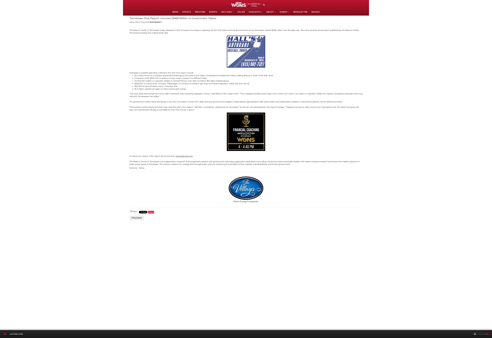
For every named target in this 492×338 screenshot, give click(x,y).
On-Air (241, 12)
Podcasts (255, 12)
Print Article (137, 218)
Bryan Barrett (156, 22)
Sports (186, 12)
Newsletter (300, 12)
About (270, 12)
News (175, 12)
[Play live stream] (5, 334)
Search (315, 12)
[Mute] (475, 334)
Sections (226, 12)
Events (213, 12)
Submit (284, 12)
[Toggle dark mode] (263, 5)
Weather (200, 12)
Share (134, 211)
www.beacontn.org (184, 156)
